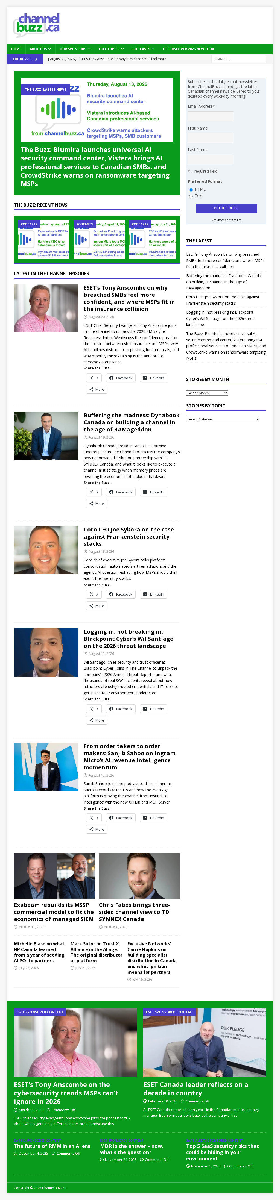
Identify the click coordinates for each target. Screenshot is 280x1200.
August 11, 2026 (31, 926)
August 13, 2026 (101, 653)
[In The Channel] (46, 308)
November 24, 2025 (120, 1159)
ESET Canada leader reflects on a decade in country (195, 1088)
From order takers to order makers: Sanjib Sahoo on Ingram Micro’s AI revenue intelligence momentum (130, 756)
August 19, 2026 (101, 437)
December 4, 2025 (33, 1153)
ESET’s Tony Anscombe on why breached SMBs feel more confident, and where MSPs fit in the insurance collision (129, 298)
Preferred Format (205, 181)
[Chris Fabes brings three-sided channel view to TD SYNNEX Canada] (139, 875)
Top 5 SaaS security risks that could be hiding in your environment (222, 1152)
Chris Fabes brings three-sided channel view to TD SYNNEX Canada (134, 912)
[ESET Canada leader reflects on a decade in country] (204, 1042)
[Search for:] (238, 58)
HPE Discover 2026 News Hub (188, 49)
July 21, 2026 (85, 967)
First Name (198, 128)
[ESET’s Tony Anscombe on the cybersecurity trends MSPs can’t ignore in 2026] (75, 1042)
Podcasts (141, 49)
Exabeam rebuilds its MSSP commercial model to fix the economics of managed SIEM (54, 912)
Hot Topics (109, 49)
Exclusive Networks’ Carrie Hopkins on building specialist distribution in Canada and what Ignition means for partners (152, 958)
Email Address (201, 106)
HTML (200, 189)
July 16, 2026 (142, 979)
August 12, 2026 (101, 775)
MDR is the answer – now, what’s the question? (131, 1149)
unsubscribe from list (226, 220)
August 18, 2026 (101, 551)
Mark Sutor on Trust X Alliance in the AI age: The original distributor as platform (96, 952)
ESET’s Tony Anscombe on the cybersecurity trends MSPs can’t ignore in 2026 (66, 1093)
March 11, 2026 (31, 1109)
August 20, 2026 (101, 316)
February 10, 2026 (162, 1101)
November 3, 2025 (206, 1166)
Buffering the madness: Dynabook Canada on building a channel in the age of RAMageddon (132, 422)
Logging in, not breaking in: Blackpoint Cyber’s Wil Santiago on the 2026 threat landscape (129, 638)
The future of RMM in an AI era (52, 1146)
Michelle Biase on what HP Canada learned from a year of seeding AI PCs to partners (39, 952)
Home (16, 49)
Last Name (198, 149)
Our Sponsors (73, 49)
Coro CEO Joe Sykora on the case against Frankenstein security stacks (129, 536)
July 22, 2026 (29, 967)
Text (199, 195)
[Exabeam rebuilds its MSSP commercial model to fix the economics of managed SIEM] (54, 876)
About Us (38, 49)
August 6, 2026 (115, 926)
